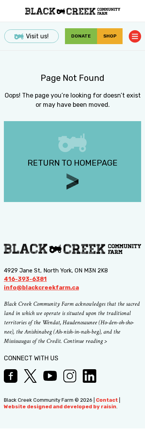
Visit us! (37, 36)
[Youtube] (50, 376)
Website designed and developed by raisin (60, 406)
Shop (109, 36)
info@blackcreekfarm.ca (41, 287)
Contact (107, 400)
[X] (30, 376)
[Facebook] (10, 376)
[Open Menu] (135, 36)
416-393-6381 (25, 279)
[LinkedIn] (89, 376)
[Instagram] (70, 376)
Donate (81, 36)
